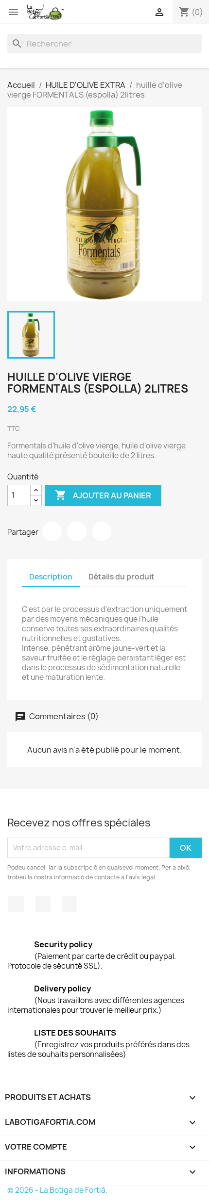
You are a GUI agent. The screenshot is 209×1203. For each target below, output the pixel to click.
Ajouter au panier (103, 495)
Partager (52, 531)
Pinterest (101, 531)
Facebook (16, 904)
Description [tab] (50, 577)
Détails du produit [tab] (121, 577)
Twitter (43, 904)
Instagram (69, 904)
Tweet (77, 531)
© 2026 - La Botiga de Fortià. (57, 1190)
